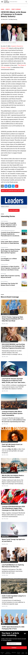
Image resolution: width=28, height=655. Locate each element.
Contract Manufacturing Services (8, 230)
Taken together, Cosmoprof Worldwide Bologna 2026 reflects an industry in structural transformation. (13, 514)
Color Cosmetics (4, 221)
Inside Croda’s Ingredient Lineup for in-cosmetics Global (14, 596)
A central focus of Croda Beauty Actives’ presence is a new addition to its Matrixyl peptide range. (13, 602)
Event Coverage (16, 9)
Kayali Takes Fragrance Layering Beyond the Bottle (10, 276)
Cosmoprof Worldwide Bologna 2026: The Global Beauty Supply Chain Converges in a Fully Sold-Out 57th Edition (13, 508)
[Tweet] (13, 186)
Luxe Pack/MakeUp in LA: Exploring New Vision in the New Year (13, 565)
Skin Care (4, 472)
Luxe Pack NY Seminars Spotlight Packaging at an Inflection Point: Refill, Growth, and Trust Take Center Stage (13, 380)
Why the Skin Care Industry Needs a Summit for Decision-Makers (13, 476)
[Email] (2, 186)
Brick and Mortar (4, 281)
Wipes (3, 623)
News (3, 408)
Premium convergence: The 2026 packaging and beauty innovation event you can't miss (12, 571)
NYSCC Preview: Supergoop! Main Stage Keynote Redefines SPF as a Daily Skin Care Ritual (12, 318)
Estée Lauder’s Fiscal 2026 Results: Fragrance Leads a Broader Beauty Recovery (9, 225)
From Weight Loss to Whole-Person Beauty (9, 259)
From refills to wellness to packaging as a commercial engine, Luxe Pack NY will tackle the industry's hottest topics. (14, 386)
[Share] (5, 186)
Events (8, 9)
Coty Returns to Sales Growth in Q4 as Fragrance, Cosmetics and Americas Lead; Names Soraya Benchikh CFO (10, 268)
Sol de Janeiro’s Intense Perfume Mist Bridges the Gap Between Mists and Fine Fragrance (10, 251)
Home (2, 9)
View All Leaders (14, 210)
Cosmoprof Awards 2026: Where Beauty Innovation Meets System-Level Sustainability (12, 413)
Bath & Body (3, 256)
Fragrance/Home (4, 247)
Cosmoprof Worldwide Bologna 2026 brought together (14, 419)
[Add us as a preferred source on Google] (16, 186)
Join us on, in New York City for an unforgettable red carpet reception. (13, 450)
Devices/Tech (5, 536)
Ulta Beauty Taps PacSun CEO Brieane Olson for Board (9, 284)
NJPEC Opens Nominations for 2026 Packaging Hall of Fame (13, 627)
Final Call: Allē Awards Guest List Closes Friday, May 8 (12, 445)
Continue (14, 647)
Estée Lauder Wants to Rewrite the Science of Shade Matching (10, 242)
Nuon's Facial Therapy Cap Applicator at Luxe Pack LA (13, 540)
